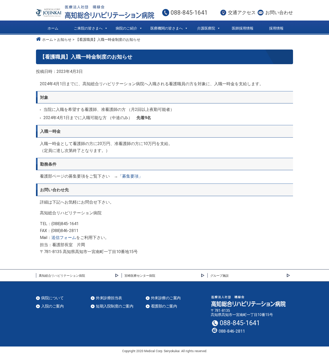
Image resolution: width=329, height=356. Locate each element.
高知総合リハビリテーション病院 (62, 275)
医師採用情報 (242, 28)
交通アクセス (242, 12)
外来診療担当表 (109, 298)
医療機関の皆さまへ (166, 28)
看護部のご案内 (164, 306)
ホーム (53, 28)
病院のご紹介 (126, 28)
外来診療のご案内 (166, 298)
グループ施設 (219, 275)
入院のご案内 (52, 306)
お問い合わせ (279, 12)
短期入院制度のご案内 (114, 306)
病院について (52, 298)
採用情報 (276, 28)
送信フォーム (63, 237)
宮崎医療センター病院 (139, 275)
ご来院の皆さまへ (88, 28)
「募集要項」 (130, 176)
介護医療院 (206, 28)
